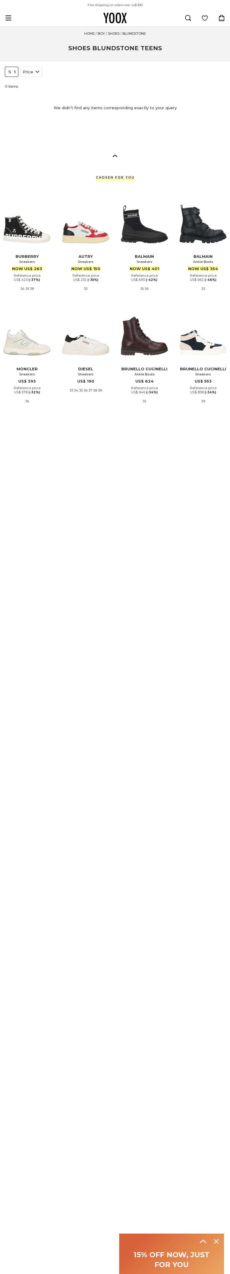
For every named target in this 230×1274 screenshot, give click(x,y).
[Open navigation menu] (8, 18)
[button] (115, 155)
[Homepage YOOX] (115, 18)
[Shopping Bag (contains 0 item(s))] (222, 18)
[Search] (188, 18)
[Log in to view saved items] (205, 18)
